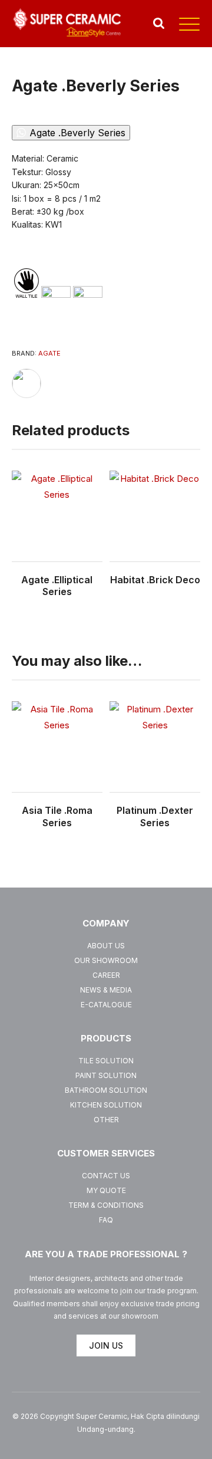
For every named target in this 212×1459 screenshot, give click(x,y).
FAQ (106, 1219)
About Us (106, 945)
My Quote (106, 1190)
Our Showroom (106, 960)
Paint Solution (106, 1075)
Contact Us (106, 1175)
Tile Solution (106, 1060)
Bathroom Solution (106, 1090)
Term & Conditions (106, 1205)
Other (106, 1119)
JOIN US (106, 1345)
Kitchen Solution (106, 1104)
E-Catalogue (106, 1004)
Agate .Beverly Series (77, 133)
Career (106, 975)
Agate (49, 353)
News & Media (106, 989)
